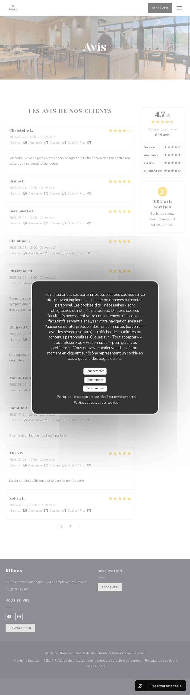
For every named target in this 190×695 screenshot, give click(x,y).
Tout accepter (95, 371)
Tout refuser (95, 380)
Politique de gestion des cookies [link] (96, 403)
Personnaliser (95, 388)
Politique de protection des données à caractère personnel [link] (96, 397)
